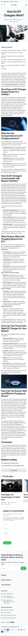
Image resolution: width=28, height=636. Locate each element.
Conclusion (3, 68)
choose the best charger (11, 84)
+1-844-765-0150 (7, 596)
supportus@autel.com (8, 593)
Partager (15, 470)
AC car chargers (13, 430)
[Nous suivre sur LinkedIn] (14, 622)
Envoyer (7, 542)
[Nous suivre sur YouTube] (12, 622)
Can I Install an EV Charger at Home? (9, 463)
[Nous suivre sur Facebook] (7, 622)
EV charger (12, 334)
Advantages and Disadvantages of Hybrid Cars (10, 497)
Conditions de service (19, 518)
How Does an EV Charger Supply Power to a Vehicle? (14, 50)
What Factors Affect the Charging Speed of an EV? (13, 59)
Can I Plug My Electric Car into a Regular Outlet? (12, 465)
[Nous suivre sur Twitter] (8, 622)
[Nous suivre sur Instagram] (10, 622)
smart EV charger (13, 422)
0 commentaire (14, 21)
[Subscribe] (23, 568)
